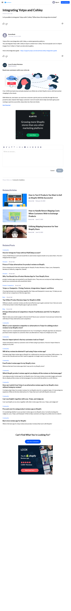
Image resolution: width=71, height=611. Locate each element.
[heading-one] (11, 147)
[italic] (6, 147)
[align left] (33, 147)
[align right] (38, 147)
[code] (17, 147)
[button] (25, 147)
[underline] (9, 147)
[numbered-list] (27, 147)
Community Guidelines (18, 180)
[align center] (35, 147)
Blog (4, 309)
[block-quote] (19, 147)
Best (4, 297)
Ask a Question (65, 2)
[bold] (4, 147)
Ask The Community (33, 441)
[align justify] (40, 147)
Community (6, 250)
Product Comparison (8, 285)
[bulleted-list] (30, 147)
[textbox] (33, 152)
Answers (5, 261)
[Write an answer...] (62, 23)
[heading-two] (14, 147)
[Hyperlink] (22, 147)
